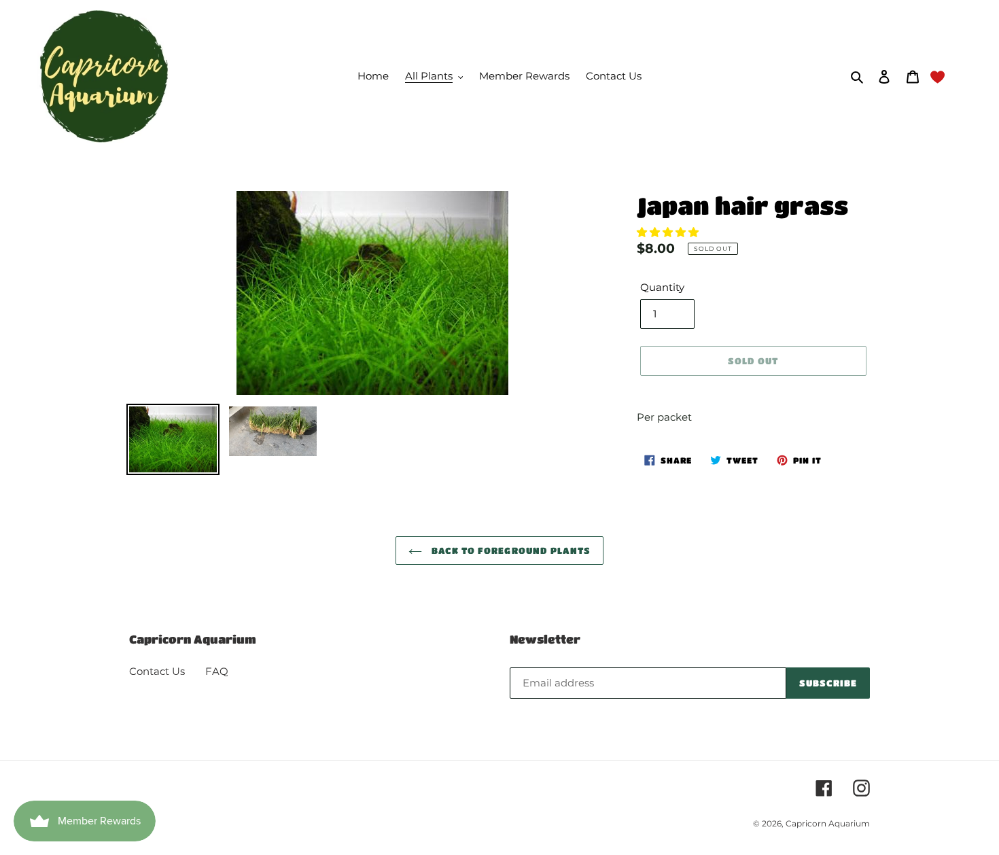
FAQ (216, 671)
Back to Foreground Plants (510, 550)
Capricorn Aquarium (828, 823)
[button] (669, 232)
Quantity (662, 287)
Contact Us (157, 671)
